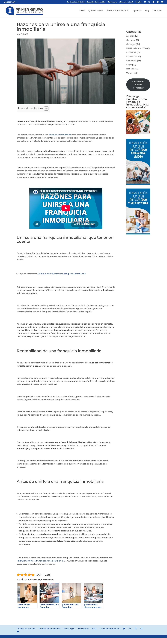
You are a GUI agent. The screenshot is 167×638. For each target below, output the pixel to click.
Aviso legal (69, 628)
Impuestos (131, 56)
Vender (129, 73)
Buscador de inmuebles (96, 2)
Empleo (138, 2)
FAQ (94, 628)
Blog (147, 11)
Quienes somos (95, 11)
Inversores (131, 60)
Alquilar (130, 36)
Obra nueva (112, 2)
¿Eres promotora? (126, 2)
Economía (131, 52)
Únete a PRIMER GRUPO (117, 11)
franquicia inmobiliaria (60, 134)
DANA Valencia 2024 (136, 48)
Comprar (130, 40)
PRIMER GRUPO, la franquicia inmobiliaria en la (40, 561)
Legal (129, 64)
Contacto (157, 11)
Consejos (130, 44)
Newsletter (83, 628)
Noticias (130, 68)
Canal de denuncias (109, 628)
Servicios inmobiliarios (75, 2)
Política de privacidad (49, 628)
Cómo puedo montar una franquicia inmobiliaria (62, 273)
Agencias (137, 11)
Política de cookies (26, 628)
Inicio (82, 11)
